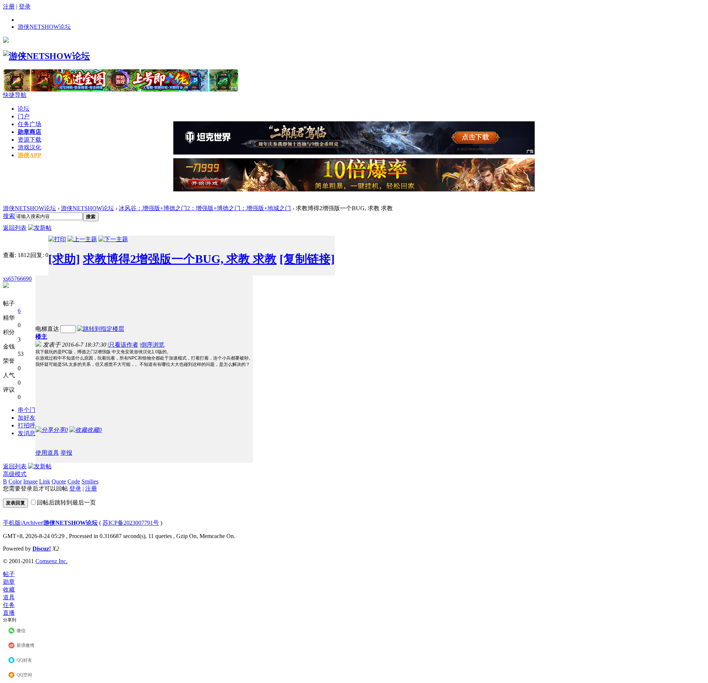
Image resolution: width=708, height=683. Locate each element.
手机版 (12, 523)
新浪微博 (25, 645)
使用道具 (47, 453)
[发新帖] (40, 228)
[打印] (57, 239)
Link (44, 481)
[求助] (64, 259)
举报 (66, 453)
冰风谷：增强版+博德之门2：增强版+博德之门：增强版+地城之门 (205, 208)
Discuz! (41, 548)
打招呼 (26, 425)
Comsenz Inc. (51, 561)
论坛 (24, 108)
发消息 (26, 433)
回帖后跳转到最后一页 (66, 502)
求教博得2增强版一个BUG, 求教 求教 (180, 259)
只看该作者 (123, 345)
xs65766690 (17, 278)
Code (73, 481)
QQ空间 (24, 674)
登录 (25, 6)
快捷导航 (15, 95)
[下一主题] (113, 239)
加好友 (26, 418)
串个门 (26, 410)
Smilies (89, 481)
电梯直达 (47, 329)
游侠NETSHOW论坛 (44, 27)
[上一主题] (82, 239)
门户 (24, 116)
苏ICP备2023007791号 (131, 523)
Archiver (32, 523)
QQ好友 (24, 660)
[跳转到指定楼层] (100, 329)
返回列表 (15, 228)
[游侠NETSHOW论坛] (46, 56)
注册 (9, 6)
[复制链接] (307, 259)
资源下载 (29, 139)
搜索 (9, 216)
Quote (59, 481)
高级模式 (15, 474)
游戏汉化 (29, 147)
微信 (21, 630)
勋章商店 (29, 132)
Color (15, 481)
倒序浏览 (152, 345)
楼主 (41, 336)
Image (30, 481)
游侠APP (29, 155)
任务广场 (29, 124)
